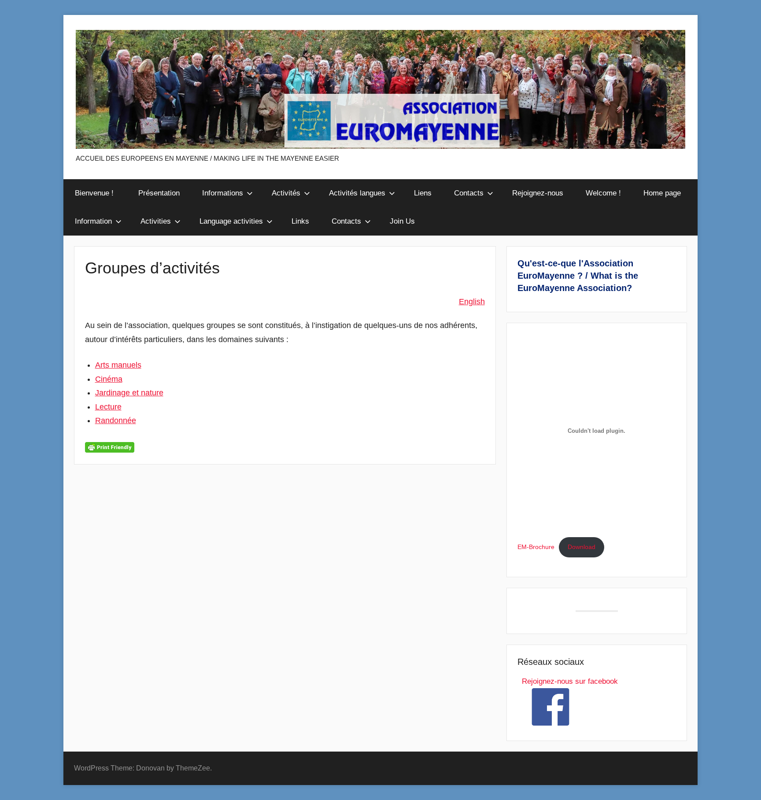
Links (300, 221)
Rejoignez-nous (537, 193)
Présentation (159, 193)
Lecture (108, 406)
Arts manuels (118, 365)
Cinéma (108, 379)
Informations (222, 193)
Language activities (231, 221)
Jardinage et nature (129, 392)
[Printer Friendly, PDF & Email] (109, 446)
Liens (423, 193)
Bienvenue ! (95, 193)
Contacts (469, 193)
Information (93, 221)
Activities (155, 221)
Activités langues (357, 193)
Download (581, 547)
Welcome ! (603, 193)
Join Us (402, 221)
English (472, 301)
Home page (662, 193)
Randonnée (115, 420)
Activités (286, 193)
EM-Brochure (535, 547)
